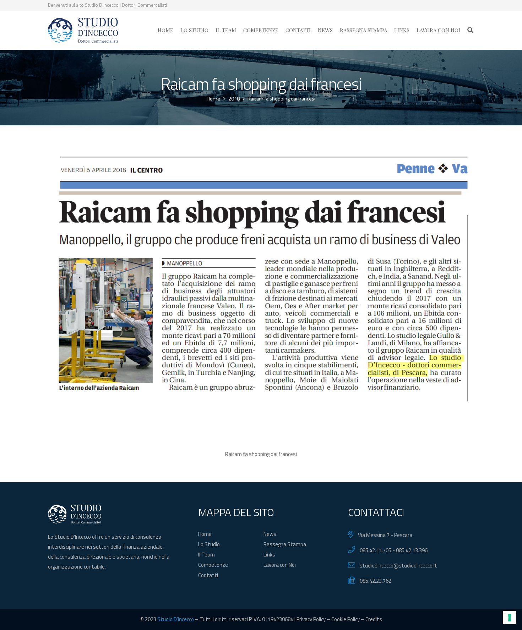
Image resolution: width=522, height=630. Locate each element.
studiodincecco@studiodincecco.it (398, 565)
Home (205, 534)
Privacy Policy (311, 619)
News (269, 534)
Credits (373, 619)
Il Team (206, 554)
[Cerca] (470, 30)
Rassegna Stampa (284, 544)
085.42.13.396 (412, 550)
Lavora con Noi (279, 565)
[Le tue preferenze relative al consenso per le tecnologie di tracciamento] (509, 617)
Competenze (213, 565)
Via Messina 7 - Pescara (385, 535)
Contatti (208, 575)
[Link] (83, 30)
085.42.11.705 (375, 550)
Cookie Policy (345, 619)
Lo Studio (209, 544)
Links (269, 554)
